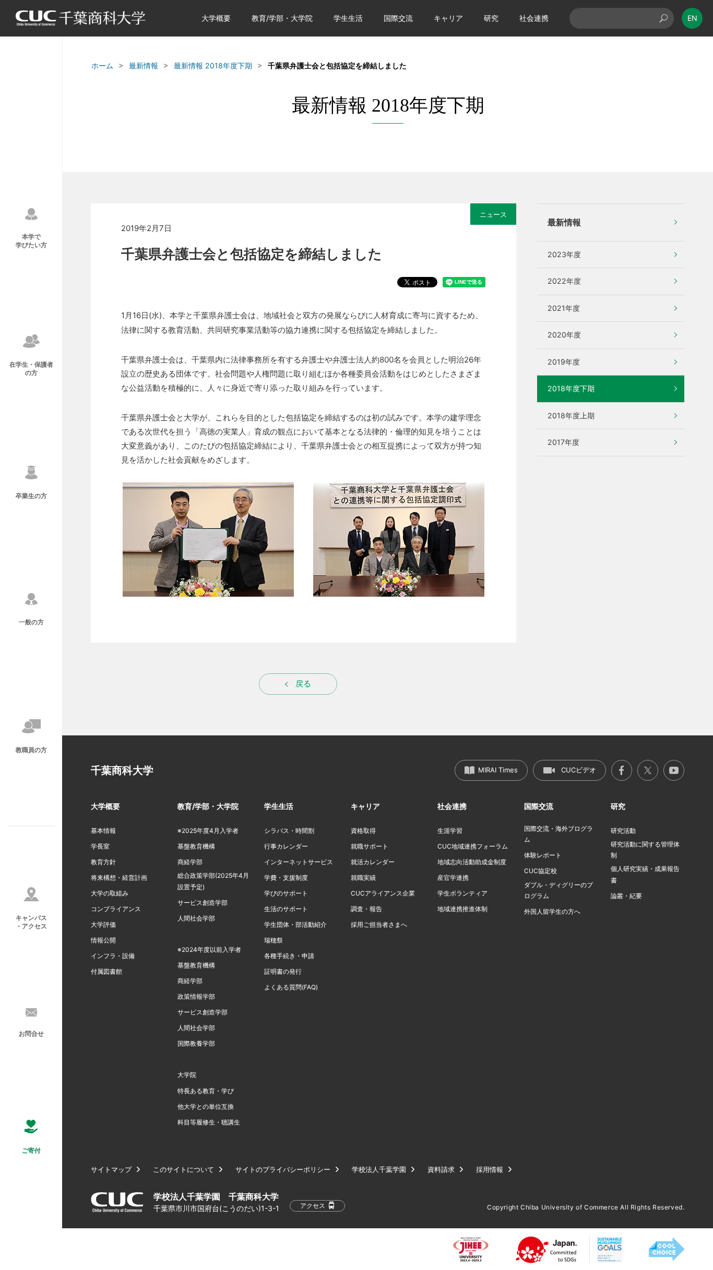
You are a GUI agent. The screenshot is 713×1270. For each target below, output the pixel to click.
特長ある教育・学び (205, 1091)
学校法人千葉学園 (379, 1169)
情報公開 (103, 940)
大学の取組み (109, 893)
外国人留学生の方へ (552, 911)
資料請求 (441, 1169)
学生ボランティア (462, 893)
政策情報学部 (196, 996)
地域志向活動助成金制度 (471, 862)
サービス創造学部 (202, 902)
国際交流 (398, 18)
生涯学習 (449, 830)
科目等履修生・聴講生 (208, 1122)
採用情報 (489, 1169)
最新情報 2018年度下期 (213, 65)
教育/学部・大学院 (282, 18)
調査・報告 (366, 909)
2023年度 (564, 254)
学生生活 (348, 18)
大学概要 (216, 18)
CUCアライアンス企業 (383, 893)
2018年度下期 (571, 388)
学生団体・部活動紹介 (295, 924)
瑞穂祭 (273, 940)
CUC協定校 (540, 871)
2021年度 (564, 308)
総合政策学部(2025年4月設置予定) (213, 881)
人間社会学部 (196, 918)
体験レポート (543, 855)
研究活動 (623, 830)
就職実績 (363, 877)
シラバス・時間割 (289, 830)
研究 (491, 18)
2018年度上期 (571, 415)
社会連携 (534, 18)
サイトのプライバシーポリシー (282, 1169)
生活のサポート (286, 909)
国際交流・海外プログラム (558, 834)
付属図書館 (106, 971)
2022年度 (564, 280)
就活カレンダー (373, 862)
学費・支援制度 (286, 877)
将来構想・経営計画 (119, 877)
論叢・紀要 (626, 896)
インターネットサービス (298, 862)
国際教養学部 (196, 1043)
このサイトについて (183, 1169)
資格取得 (363, 830)
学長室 (100, 846)
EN (692, 18)
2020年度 (564, 334)
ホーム (102, 65)
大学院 (186, 1075)
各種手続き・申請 (289, 956)
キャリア (448, 18)
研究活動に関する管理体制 (645, 850)
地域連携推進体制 (462, 909)
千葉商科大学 (122, 770)
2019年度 (564, 361)
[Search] (663, 18)
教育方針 (103, 862)
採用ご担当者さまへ (379, 924)
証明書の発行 (283, 971)
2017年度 (563, 442)
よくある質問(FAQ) (291, 987)
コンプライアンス (116, 909)
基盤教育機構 (196, 846)
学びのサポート (286, 893)
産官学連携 (453, 877)
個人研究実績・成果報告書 (645, 874)
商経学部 (190, 862)
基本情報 (103, 830)
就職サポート (369, 846)
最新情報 (143, 65)
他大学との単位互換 (205, 1106)
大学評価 (103, 924)
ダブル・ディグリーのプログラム (558, 890)
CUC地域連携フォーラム (472, 846)
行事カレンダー (286, 846)
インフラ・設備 (113, 956)
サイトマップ (111, 1169)
